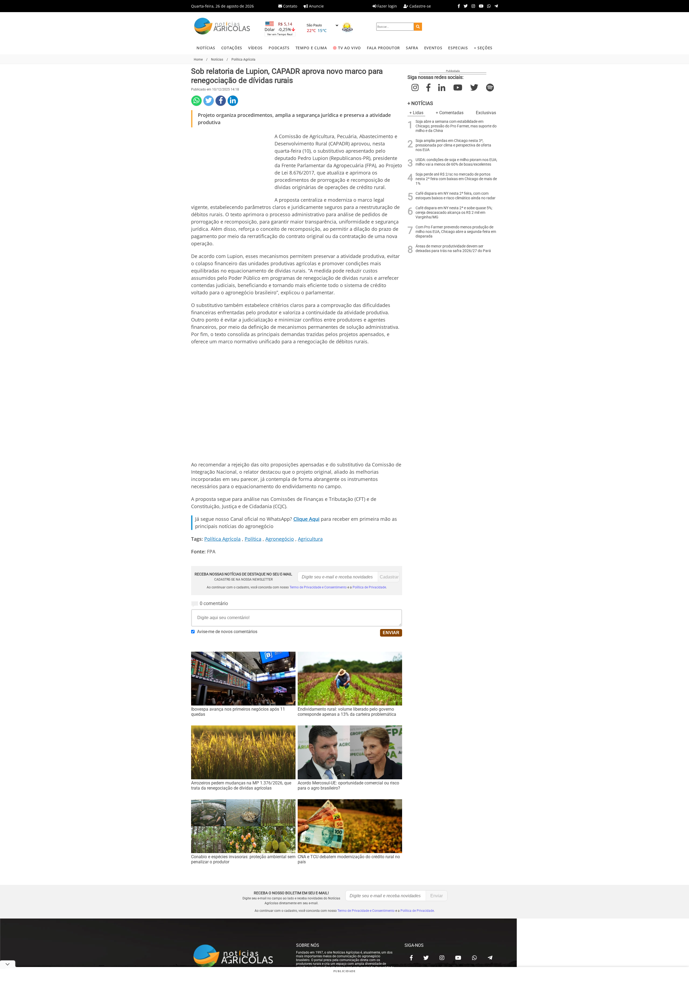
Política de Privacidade (369, 587)
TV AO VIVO (349, 47)
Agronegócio (279, 539)
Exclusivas (486, 112)
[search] (418, 27)
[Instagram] (472, 6)
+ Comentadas (449, 112)
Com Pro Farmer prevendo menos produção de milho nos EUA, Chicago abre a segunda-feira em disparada (456, 232)
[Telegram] (495, 6)
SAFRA (412, 47)
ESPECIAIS (458, 47)
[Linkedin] (232, 100)
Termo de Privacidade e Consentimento (318, 587)
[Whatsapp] (487, 6)
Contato (289, 6)
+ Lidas (416, 112)
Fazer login (386, 6)
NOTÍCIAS (205, 47)
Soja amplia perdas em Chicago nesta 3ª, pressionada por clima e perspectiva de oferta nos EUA (453, 145)
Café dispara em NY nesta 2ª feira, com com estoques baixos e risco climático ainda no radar (455, 195)
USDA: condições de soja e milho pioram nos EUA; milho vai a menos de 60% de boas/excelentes (456, 162)
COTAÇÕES (231, 47)
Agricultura (310, 539)
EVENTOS (433, 47)
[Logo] (222, 26)
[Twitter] (464, 6)
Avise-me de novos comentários (227, 631)
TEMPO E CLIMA (311, 47)
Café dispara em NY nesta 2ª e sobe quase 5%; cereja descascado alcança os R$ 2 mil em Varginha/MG (454, 212)
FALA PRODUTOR (383, 47)
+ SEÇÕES (483, 47)
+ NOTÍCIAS (420, 103)
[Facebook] (457, 6)
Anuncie (316, 6)
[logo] (238, 956)
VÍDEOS (255, 47)
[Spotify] (490, 87)
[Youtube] (479, 6)
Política (253, 539)
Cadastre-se (419, 6)
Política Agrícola (222, 539)
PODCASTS (279, 47)
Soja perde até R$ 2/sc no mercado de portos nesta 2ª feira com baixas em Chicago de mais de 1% (456, 179)
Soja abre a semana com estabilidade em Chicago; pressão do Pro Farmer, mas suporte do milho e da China (456, 126)
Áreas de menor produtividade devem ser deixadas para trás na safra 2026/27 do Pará (453, 248)
